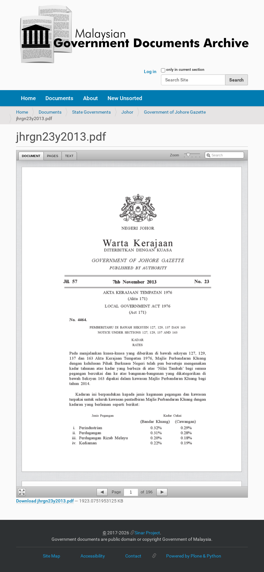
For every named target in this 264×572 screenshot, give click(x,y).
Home (28, 98)
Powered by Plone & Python (193, 555)
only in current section (185, 69)
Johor (127, 112)
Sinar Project (147, 532)
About (90, 98)
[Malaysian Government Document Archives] (132, 34)
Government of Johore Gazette (175, 112)
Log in (150, 71)
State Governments (91, 112)
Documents (59, 98)
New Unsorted (125, 98)
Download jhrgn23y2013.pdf (45, 500)
